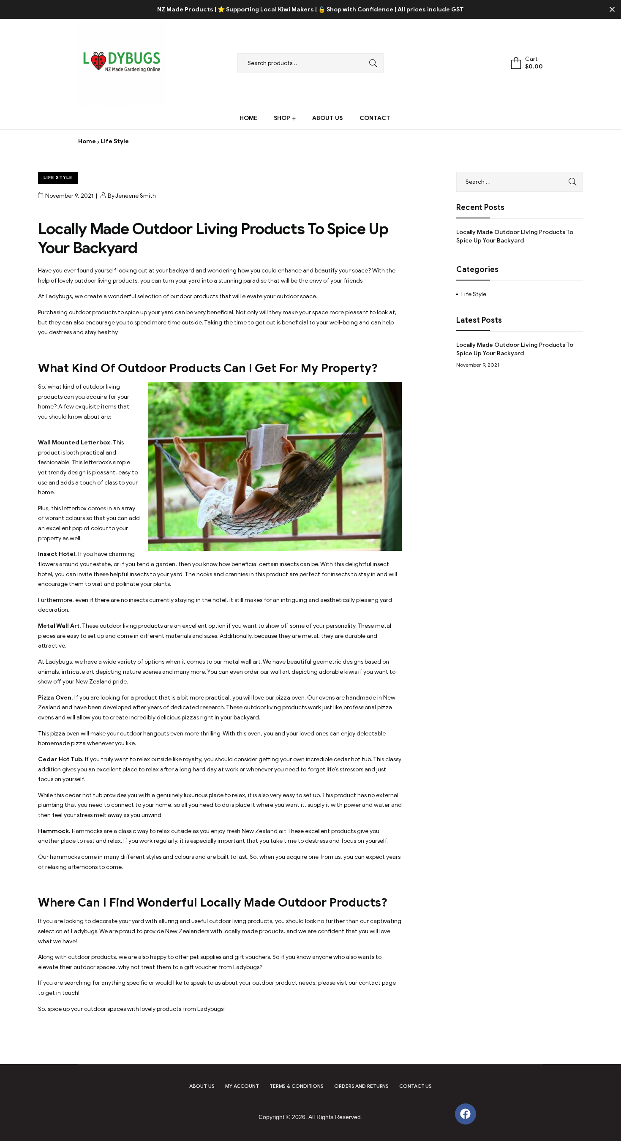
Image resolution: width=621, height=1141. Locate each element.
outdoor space (296, 296)
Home (87, 141)
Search (371, 63)
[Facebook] (465, 1114)
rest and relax (102, 840)
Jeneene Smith (135, 195)
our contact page (372, 982)
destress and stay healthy (83, 332)
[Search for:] (519, 181)
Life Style (58, 177)
